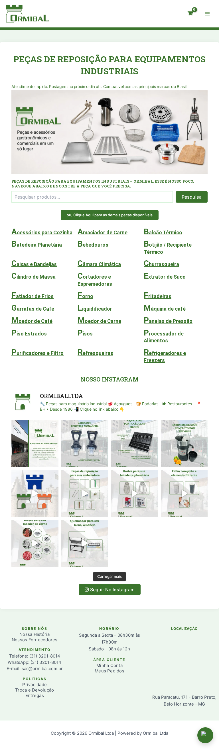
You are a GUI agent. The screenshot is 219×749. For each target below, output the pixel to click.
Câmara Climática (99, 263)
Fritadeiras (157, 295)
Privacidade (34, 684)
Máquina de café (165, 308)
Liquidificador (95, 308)
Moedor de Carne (99, 320)
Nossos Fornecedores (35, 639)
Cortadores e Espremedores (95, 279)
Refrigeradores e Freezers (165, 355)
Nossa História (34, 634)
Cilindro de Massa (33, 276)
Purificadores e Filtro (37, 352)
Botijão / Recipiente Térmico (168, 247)
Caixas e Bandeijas (34, 263)
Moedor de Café (31, 320)
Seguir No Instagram (112, 589)
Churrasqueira (161, 263)
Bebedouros (93, 244)
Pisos (85, 332)
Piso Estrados (29, 332)
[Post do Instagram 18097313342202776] (84, 543)
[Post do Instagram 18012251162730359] (184, 493)
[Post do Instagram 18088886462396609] (134, 443)
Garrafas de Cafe (32, 308)
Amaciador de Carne (102, 231)
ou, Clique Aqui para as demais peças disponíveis (110, 215)
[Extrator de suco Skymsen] (184, 443)
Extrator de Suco (165, 276)
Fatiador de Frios (32, 295)
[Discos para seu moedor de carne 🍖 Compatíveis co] (34, 543)
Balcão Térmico (163, 231)
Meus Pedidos (109, 671)
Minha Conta (109, 665)
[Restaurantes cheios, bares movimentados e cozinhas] (34, 493)
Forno (85, 295)
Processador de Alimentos (164, 335)
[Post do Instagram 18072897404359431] (134, 493)
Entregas (34, 695)
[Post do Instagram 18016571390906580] (84, 493)
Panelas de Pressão (168, 320)
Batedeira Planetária (36, 244)
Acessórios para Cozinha (41, 231)
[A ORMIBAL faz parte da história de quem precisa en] (34, 443)
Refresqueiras (95, 352)
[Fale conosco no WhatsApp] (205, 735)
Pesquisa (192, 197)
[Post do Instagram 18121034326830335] (84, 443)
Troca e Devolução (34, 690)
